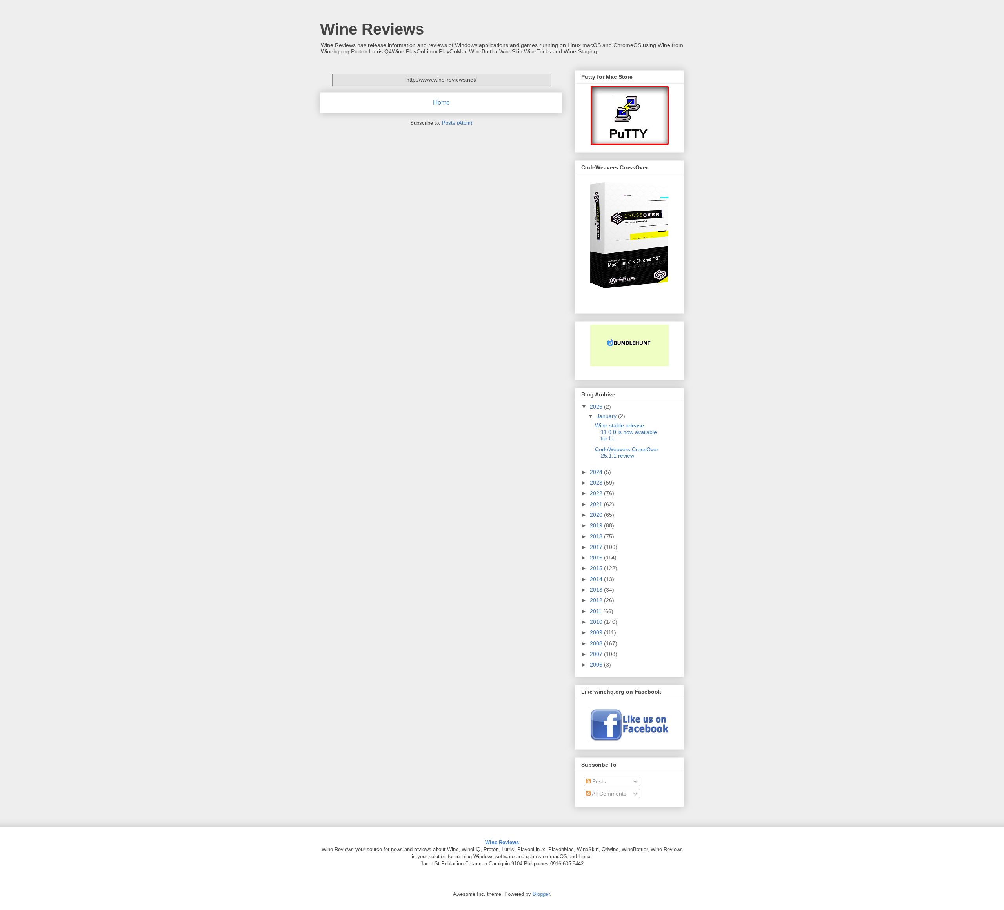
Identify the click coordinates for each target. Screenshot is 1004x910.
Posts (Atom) (457, 123)
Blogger (541, 894)
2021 (597, 504)
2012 (597, 600)
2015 (597, 568)
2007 (597, 654)
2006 (597, 664)
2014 (597, 579)
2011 (596, 611)
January (607, 416)
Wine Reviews (372, 29)
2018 (597, 536)
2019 (597, 525)
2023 (597, 483)
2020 (597, 515)
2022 (597, 493)
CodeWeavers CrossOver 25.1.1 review (626, 452)
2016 (597, 557)
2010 (597, 622)
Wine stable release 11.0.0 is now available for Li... (626, 432)
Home (441, 102)
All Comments (608, 793)
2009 (597, 632)
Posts (598, 781)
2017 (597, 547)
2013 (597, 590)
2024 (597, 472)
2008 (597, 643)
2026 (597, 406)
